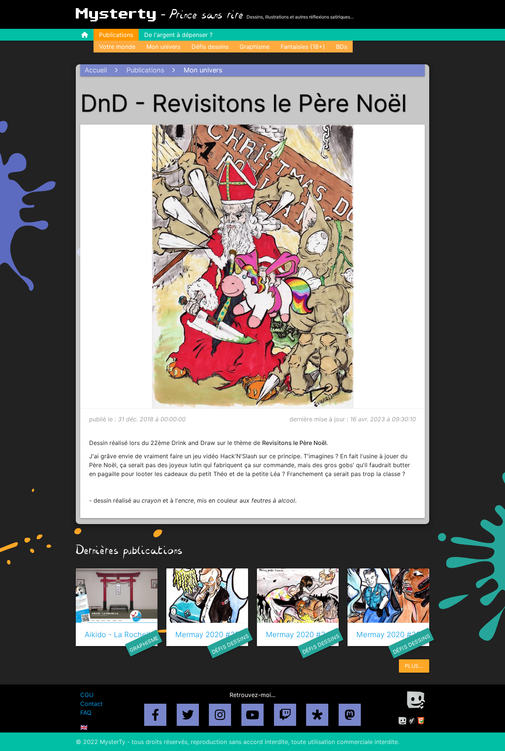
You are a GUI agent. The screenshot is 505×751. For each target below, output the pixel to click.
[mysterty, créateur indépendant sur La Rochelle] (402, 722)
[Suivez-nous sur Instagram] (220, 717)
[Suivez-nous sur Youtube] (252, 717)
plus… (414, 666)
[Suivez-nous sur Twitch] (285, 717)
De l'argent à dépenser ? (178, 34)
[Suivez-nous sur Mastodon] (350, 717)
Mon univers (163, 46)
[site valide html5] (421, 722)
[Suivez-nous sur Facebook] (155, 717)
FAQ (85, 712)
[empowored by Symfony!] (412, 722)
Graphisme (255, 46)
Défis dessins (210, 46)
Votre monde (117, 46)
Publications (116, 34)
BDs (341, 46)
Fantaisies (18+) (303, 46)
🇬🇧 (84, 727)
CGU (87, 695)
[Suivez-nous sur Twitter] (188, 717)
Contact (91, 703)
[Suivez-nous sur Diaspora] (317, 717)
